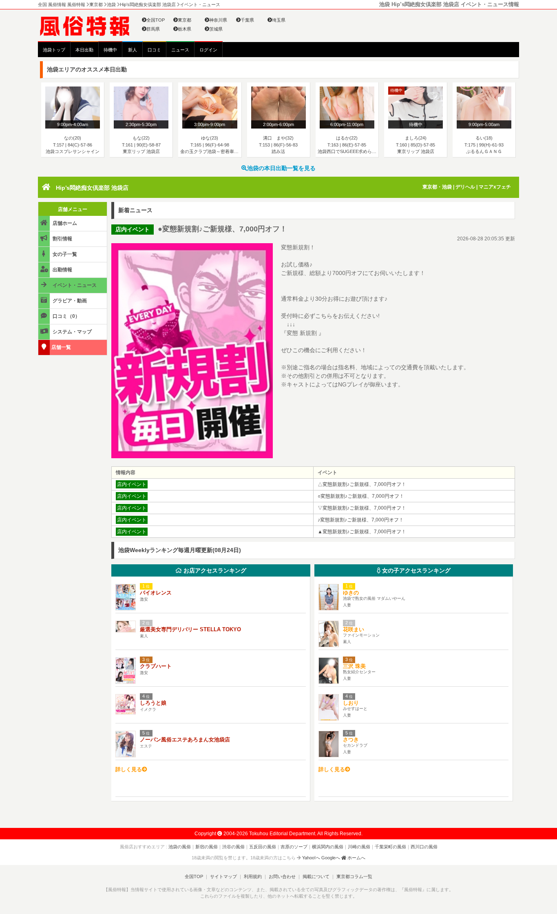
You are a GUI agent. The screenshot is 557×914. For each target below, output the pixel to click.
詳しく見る (128, 769)
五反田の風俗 (262, 846)
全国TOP (155, 20)
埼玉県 (278, 20)
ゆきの (351, 593)
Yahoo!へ (311, 857)
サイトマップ (223, 876)
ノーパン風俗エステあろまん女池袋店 (185, 740)
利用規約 (253, 876)
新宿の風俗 (206, 846)
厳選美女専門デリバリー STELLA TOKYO (190, 629)
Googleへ (330, 857)
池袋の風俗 (179, 846)
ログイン (208, 49)
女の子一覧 (64, 254)
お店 (214, 570)
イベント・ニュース (74, 285)
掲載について (316, 876)
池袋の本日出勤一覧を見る (281, 168)
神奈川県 (218, 20)
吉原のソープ (294, 846)
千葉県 (247, 20)
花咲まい (353, 629)
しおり (351, 703)
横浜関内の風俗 (327, 846)
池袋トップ (54, 49)
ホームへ (355, 857)
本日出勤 (84, 49)
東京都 (184, 20)
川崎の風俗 (359, 846)
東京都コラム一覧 (354, 876)
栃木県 (184, 29)
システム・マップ (71, 332)
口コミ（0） (65, 316)
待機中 (110, 49)
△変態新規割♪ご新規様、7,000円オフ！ (362, 484)
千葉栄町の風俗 (390, 846)
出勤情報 (61, 270)
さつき (351, 740)
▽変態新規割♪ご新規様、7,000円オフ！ (362, 508)
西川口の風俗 (424, 846)
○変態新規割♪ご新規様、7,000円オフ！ (361, 496)
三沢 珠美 (354, 666)
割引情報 (61, 239)
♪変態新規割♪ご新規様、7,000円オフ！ (361, 520)
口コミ (154, 49)
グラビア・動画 (69, 301)
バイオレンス (156, 593)
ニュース (180, 49)
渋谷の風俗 (233, 846)
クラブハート (156, 666)
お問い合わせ (282, 876)
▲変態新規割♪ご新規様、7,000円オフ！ (362, 532)
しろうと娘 (153, 703)
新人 (132, 49)
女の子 (415, 570)
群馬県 (153, 29)
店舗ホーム (64, 223)
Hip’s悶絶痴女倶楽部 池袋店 (92, 187)
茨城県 (216, 29)
